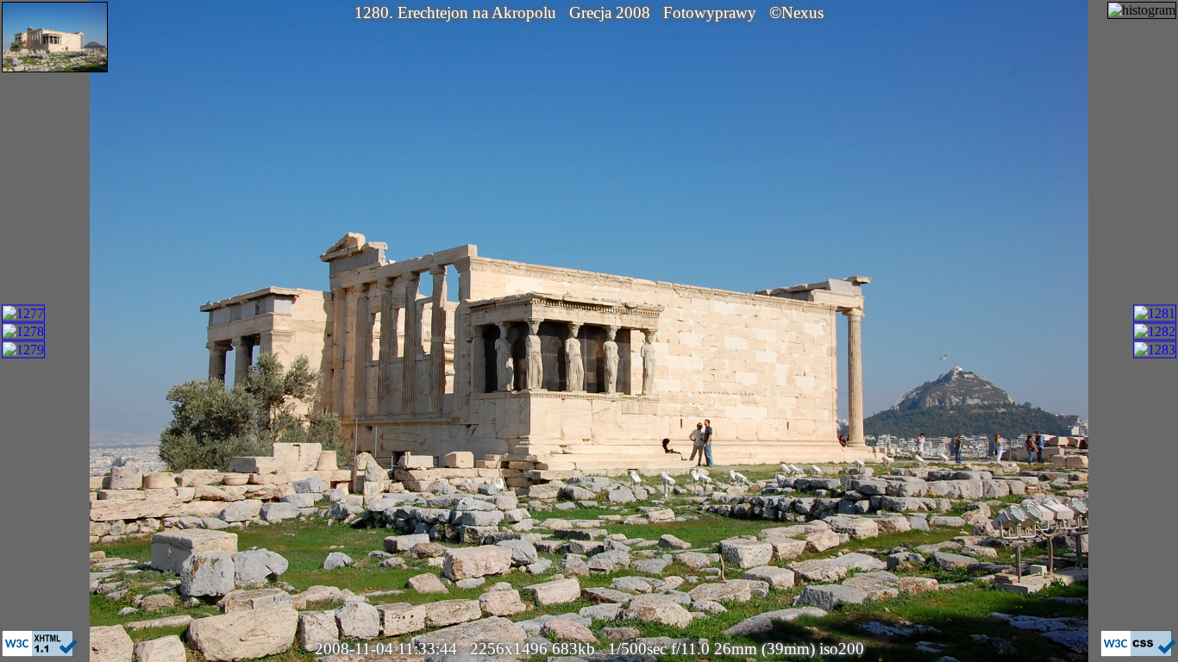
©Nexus (796, 12)
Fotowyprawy (709, 12)
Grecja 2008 (609, 12)
